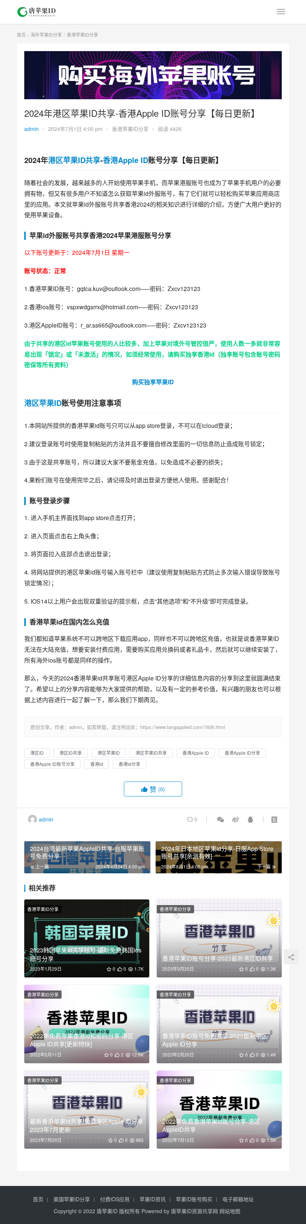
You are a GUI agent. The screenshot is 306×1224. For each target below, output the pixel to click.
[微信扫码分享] (220, 819)
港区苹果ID (43, 402)
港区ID (37, 752)
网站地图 (229, 1211)
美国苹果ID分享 (71, 1199)
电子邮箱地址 (238, 1199)
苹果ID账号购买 (194, 1199)
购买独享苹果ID (153, 382)
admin (31, 128)
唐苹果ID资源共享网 (194, 1211)
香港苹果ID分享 (130, 128)
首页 (21, 34)
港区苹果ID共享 (74, 159)
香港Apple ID (125, 159)
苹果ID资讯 (153, 1199)
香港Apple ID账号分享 (52, 764)
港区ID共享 (70, 752)
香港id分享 (129, 764)
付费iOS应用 (114, 1199)
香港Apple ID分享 (242, 752)
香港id (206, 354)
